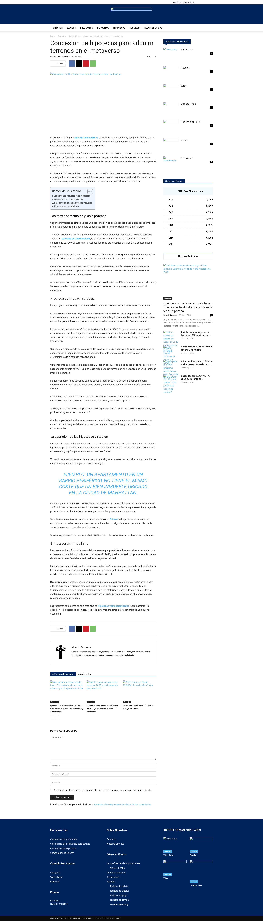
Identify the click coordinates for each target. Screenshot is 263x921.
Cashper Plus (188, 103)
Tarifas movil (113, 877)
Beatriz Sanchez (170, 315)
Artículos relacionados (63, 674)
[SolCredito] (171, 164)
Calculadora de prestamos (63, 839)
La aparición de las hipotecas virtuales (73, 203)
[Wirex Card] (171, 55)
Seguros (134, 27)
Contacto (54, 900)
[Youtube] (210, 2)
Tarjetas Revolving (119, 904)
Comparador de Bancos (62, 852)
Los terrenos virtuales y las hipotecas (72, 196)
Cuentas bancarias (116, 872)
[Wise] (171, 91)
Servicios (167, 851)
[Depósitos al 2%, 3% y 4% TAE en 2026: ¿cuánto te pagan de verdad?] (171, 384)
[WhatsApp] (93, 63)
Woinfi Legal (56, 877)
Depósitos (103, 27)
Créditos (57, 27)
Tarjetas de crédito (119, 890)
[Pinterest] (86, 63)
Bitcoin (114, 519)
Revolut (185, 67)
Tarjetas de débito (119, 886)
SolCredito (187, 158)
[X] (79, 63)
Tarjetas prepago (118, 895)
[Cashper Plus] (171, 109)
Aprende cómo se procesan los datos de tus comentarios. (122, 804)
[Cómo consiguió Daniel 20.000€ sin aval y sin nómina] (139, 691)
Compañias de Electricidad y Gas (123, 863)
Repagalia (55, 872)
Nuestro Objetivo (59, 903)
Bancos (71, 27)
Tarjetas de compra (120, 899)
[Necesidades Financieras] (131, 14)
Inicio (52, 36)
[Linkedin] (79, 660)
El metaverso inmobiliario (66, 206)
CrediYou (55, 881)
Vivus (184, 140)
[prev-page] (52, 718)
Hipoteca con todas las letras (68, 199)
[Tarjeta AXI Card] (171, 127)
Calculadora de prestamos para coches (70, 843)
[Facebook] (205, 2)
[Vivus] (171, 146)
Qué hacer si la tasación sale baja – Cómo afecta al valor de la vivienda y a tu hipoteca (66, 709)
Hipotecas (119, 27)
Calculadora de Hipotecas (63, 848)
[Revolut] (171, 73)
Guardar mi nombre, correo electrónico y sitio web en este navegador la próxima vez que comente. (102, 790)
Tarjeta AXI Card (190, 121)
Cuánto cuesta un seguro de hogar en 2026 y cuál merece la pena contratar (102, 709)
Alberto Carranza (61, 56)
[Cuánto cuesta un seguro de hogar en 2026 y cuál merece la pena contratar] (103, 691)
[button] (201, 2)
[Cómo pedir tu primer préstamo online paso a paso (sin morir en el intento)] (171, 369)
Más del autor (84, 674)
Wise (184, 85)
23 (211, 53)
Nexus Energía (117, 867)
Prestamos (86, 27)
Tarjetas (111, 881)
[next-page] (57, 718)
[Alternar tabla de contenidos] (88, 191)
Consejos (62, 36)
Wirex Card (187, 49)
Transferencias (153, 27)
